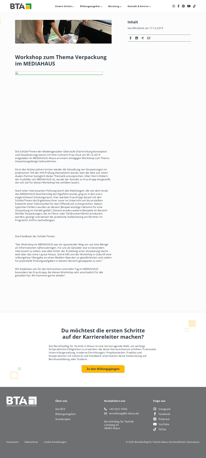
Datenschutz (31, 442)
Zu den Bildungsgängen (103, 369)
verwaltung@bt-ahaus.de (124, 413)
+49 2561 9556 (118, 409)
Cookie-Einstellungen (55, 442)
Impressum (12, 442)
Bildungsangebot (65, 414)
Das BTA (60, 409)
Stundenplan (63, 419)
